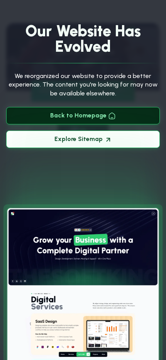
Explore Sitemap (79, 139)
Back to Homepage (79, 115)
